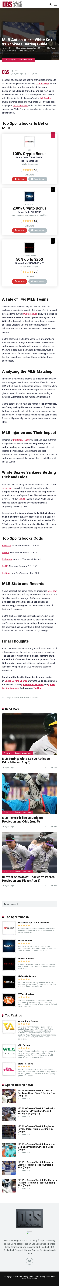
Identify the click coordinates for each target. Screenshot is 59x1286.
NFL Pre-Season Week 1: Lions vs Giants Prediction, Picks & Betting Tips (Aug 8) (35, 1165)
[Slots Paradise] (9, 1075)
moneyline (7, 488)
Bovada (5, 552)
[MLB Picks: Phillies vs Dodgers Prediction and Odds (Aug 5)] (29, 793)
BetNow (6, 573)
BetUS (22, 499)
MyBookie (7, 559)
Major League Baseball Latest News (29, 48)
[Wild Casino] (9, 1057)
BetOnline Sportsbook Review (33, 922)
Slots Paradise (25, 1063)
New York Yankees (31, 698)
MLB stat (52, 591)
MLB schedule (30, 314)
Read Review (39, 179)
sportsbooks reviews (32, 684)
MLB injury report (21, 440)
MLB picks (45, 98)
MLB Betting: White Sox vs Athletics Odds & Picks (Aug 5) (26, 760)
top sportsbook (20, 105)
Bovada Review (26, 958)
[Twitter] (29, 1261)
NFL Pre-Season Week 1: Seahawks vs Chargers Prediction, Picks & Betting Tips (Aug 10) (36, 1111)
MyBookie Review (27, 976)
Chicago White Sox (12, 698)
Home (4, 48)
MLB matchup (42, 83)
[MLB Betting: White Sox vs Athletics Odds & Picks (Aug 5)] (29, 734)
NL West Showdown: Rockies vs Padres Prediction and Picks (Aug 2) (28, 878)
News (11, 48)
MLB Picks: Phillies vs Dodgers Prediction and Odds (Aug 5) (22, 819)
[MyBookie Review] (9, 988)
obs (16, 70)
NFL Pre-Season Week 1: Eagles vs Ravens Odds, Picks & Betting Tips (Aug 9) (36, 1129)
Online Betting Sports (16, 681)
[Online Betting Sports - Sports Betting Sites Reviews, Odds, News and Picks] (12, 4)
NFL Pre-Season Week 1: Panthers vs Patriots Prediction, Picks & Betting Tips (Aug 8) (37, 1183)
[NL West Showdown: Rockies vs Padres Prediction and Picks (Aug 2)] (29, 852)
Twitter (37, 688)
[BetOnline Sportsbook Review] (29, 146)
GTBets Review (26, 994)
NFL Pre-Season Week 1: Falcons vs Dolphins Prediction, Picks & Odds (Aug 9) (36, 1147)
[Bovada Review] (29, 252)
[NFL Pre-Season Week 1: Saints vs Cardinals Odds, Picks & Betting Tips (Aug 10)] (9, 1102)
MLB (21, 698)
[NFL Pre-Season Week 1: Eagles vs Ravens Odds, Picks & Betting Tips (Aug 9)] (9, 1138)
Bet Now (21, 179)
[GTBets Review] (9, 1006)
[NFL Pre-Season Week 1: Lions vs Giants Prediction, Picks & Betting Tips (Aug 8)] (9, 1174)
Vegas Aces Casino (28, 1021)
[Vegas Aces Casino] (9, 1033)
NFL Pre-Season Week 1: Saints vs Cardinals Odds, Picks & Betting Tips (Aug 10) (37, 1093)
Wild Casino (24, 1045)
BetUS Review (25, 940)
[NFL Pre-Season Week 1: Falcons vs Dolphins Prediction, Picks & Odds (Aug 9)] (9, 1156)
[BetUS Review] (29, 201)
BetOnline (6, 545)
